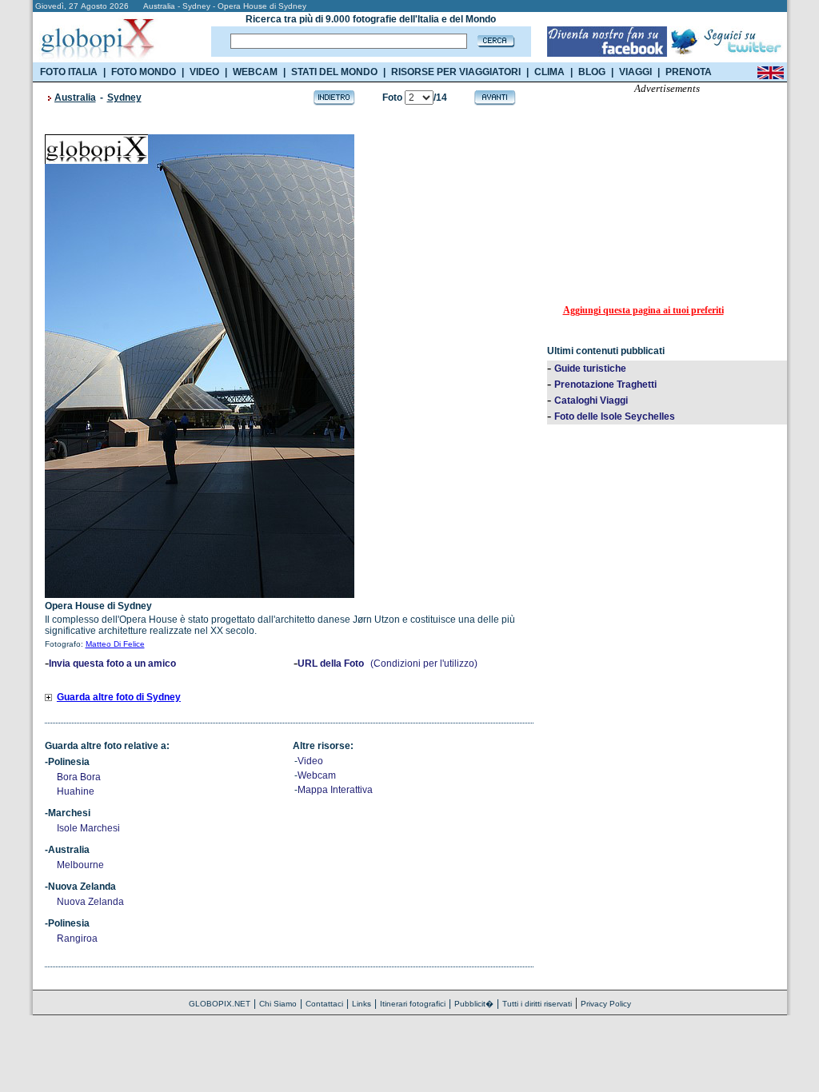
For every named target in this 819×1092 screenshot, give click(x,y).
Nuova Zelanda (90, 901)
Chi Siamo (278, 1003)
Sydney (124, 97)
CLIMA (549, 72)
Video (310, 761)
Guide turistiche (590, 368)
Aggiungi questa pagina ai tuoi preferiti (643, 310)
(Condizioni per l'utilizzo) (423, 663)
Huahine (75, 791)
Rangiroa (77, 938)
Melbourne (80, 865)
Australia (75, 97)
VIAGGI (635, 72)
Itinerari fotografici (412, 1003)
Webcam (317, 775)
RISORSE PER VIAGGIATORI (456, 72)
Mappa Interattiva (335, 789)
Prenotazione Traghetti (605, 384)
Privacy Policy (606, 1003)
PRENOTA (688, 72)
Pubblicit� (473, 1003)
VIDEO (204, 72)
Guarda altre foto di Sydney (119, 697)
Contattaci (324, 1003)
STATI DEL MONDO (334, 72)
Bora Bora (79, 777)
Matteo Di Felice (115, 644)
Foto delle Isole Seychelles (614, 416)
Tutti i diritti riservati (537, 1003)
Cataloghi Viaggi (591, 400)
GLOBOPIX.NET (219, 1003)
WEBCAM (255, 72)
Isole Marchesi (88, 828)
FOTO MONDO (143, 72)
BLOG (591, 72)
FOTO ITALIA (69, 72)
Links (361, 1003)
